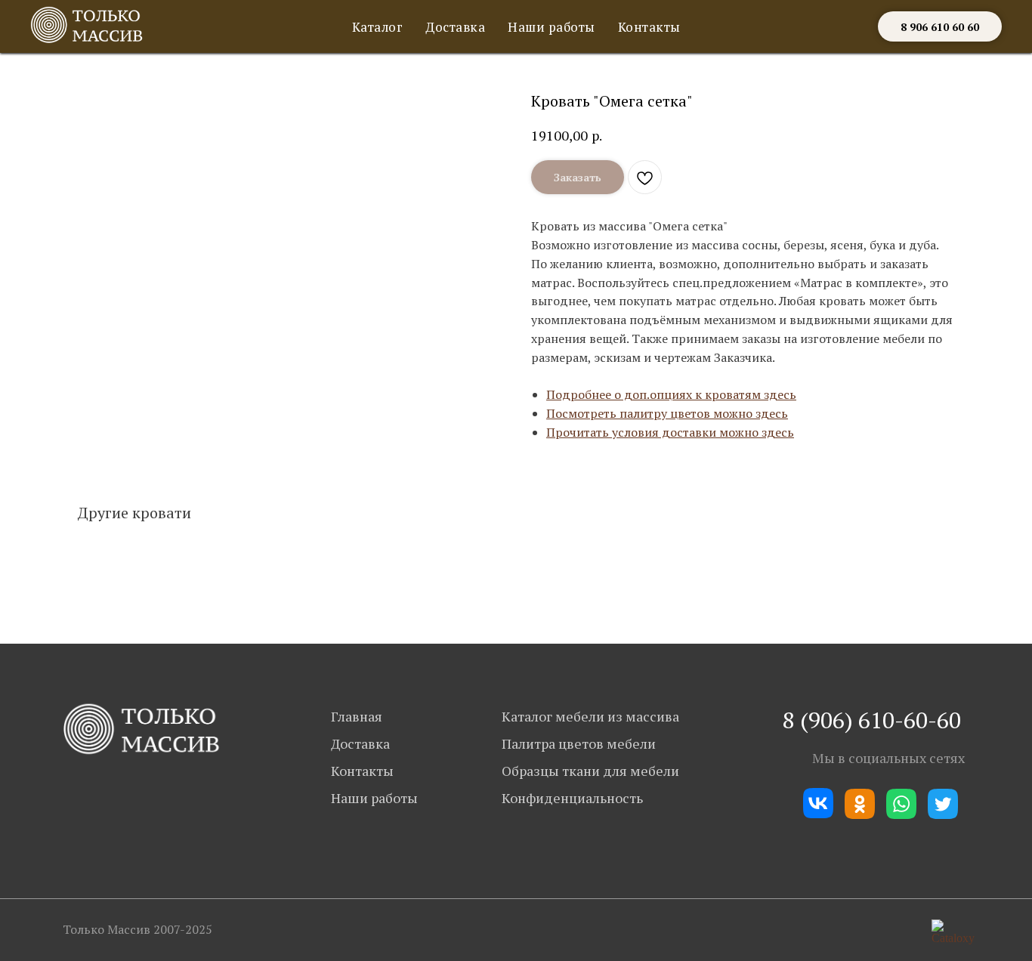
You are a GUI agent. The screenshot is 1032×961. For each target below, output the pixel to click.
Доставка (455, 27)
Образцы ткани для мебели (590, 771)
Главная (356, 716)
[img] (142, 729)
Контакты (649, 27)
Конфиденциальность (572, 798)
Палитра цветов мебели (579, 743)
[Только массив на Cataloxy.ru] (953, 938)
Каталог (377, 27)
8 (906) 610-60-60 (872, 720)
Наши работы (551, 27)
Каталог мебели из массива (590, 716)
